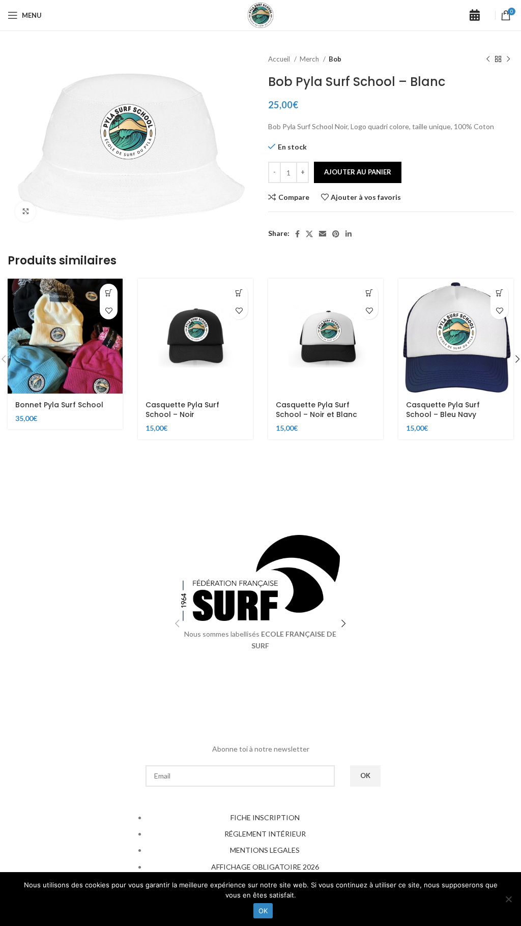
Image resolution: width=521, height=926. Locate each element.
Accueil (280, 59)
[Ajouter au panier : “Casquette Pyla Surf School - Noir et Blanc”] (369, 293)
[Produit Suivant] (508, 59)
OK (263, 911)
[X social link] (309, 234)
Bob (335, 59)
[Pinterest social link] (335, 234)
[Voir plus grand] (25, 211)
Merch (310, 59)
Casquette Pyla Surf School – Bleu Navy (443, 410)
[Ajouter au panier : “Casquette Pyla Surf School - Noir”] (239, 293)
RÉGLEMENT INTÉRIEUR (265, 833)
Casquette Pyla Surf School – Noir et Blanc (316, 410)
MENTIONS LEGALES (265, 850)
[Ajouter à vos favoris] (109, 310)
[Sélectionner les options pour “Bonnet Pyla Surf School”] (109, 293)
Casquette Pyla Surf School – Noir (182, 410)
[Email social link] (322, 234)
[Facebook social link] (297, 234)
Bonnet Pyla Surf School (59, 405)
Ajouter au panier (357, 172)
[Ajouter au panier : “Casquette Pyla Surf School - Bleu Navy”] (499, 293)
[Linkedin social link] (348, 234)
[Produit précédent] (488, 59)
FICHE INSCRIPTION (265, 817)
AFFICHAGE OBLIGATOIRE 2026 (265, 866)
